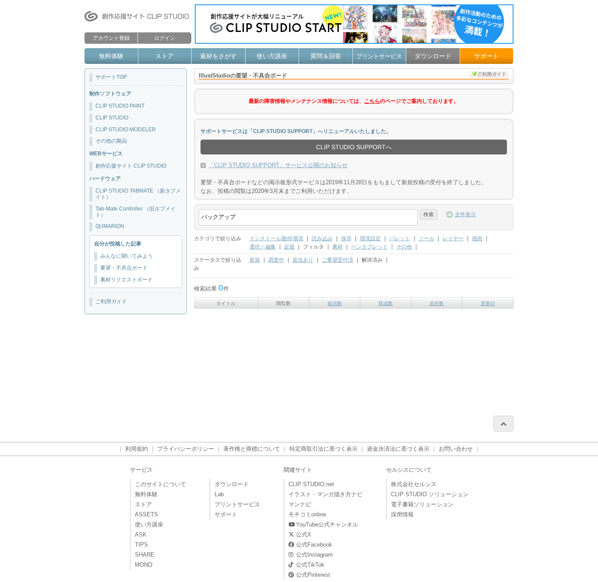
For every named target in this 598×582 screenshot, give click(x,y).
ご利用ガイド (111, 301)
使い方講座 (272, 56)
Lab (219, 494)
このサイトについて (160, 484)
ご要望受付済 (337, 260)
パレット (399, 238)
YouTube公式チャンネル (327, 524)
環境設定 (370, 238)
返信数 (334, 303)
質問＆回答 (325, 56)
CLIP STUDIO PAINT (119, 106)
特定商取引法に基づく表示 (323, 448)
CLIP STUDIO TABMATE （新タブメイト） (138, 194)
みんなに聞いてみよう (126, 256)
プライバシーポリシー (185, 448)
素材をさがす (218, 56)
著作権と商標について (251, 448)
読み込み (322, 238)
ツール (426, 238)
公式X (303, 534)
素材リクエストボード (126, 279)
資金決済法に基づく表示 (398, 448)
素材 (337, 246)
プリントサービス (379, 56)
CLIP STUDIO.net (311, 484)
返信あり (302, 260)
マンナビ (299, 504)
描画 (477, 238)
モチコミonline (307, 514)
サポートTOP (111, 77)
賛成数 (385, 303)
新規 (255, 260)
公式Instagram (314, 554)
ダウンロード (433, 56)
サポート (486, 56)
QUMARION (109, 226)
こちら (372, 101)
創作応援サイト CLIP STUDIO (130, 165)
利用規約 (136, 448)
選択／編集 (263, 246)
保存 (346, 238)
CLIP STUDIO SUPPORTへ (354, 147)
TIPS (141, 544)
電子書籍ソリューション (422, 504)
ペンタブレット (369, 246)
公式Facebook (314, 544)
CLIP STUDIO (111, 117)
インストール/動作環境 (276, 238)
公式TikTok (310, 564)
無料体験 (111, 56)
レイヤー (453, 238)
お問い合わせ (456, 448)
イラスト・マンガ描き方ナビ (325, 494)
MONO (143, 564)
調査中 (276, 260)
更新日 (488, 303)
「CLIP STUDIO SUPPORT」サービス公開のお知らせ (278, 165)
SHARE (145, 554)
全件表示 (465, 214)
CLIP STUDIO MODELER (125, 129)
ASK (141, 534)
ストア (164, 56)
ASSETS (146, 514)
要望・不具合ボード (124, 267)
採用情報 (402, 514)
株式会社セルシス (413, 484)
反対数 (436, 303)
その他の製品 (111, 141)
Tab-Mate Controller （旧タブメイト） (135, 211)
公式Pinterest (313, 574)
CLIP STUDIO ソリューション (429, 494)
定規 (289, 246)
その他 (404, 246)
